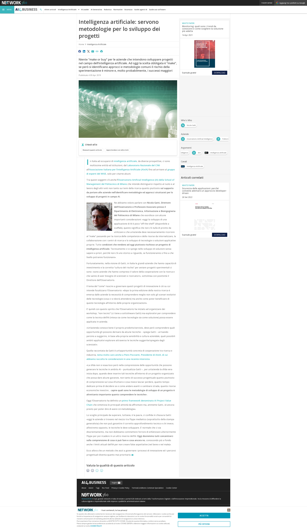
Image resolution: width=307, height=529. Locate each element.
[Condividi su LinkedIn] (84, 51)
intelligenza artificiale (125, 161)
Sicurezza (128, 9)
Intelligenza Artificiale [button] (67, 9)
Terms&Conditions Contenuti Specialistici (148, 488)
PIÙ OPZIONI (204, 524)
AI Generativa (96, 9)
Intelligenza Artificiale (96, 44)
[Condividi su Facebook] (80, 51)
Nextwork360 (87, 499)
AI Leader (85, 9)
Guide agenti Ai (140, 9)
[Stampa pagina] (101, 51)
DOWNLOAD (219, 72)
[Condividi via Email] (93, 51)
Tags (98, 488)
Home (81, 44)
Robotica (108, 9)
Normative (117, 9)
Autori (91, 488)
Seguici (115, 482)
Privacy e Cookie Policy (120, 488)
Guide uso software (157, 9)
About (84, 488)
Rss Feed (105, 488)
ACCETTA (204, 515)
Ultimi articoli (50, 9)
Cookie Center (171, 488)
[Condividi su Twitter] (88, 51)
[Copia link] (97, 51)
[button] (7, 9)
